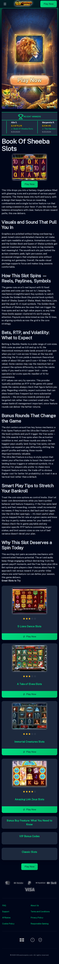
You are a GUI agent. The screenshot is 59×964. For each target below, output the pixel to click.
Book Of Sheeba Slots (20, 129)
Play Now (49, 4)
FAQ (4, 905)
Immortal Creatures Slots (29, 741)
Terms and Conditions (40, 911)
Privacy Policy (37, 918)
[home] (24, 6)
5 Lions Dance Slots (29, 626)
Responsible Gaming (40, 924)
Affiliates (6, 918)
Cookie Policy (8, 924)
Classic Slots (29, 851)
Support (5, 911)
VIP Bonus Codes (29, 836)
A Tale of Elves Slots (29, 684)
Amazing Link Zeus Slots (29, 799)
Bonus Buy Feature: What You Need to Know (29, 822)
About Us (35, 905)
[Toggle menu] (5, 4)
